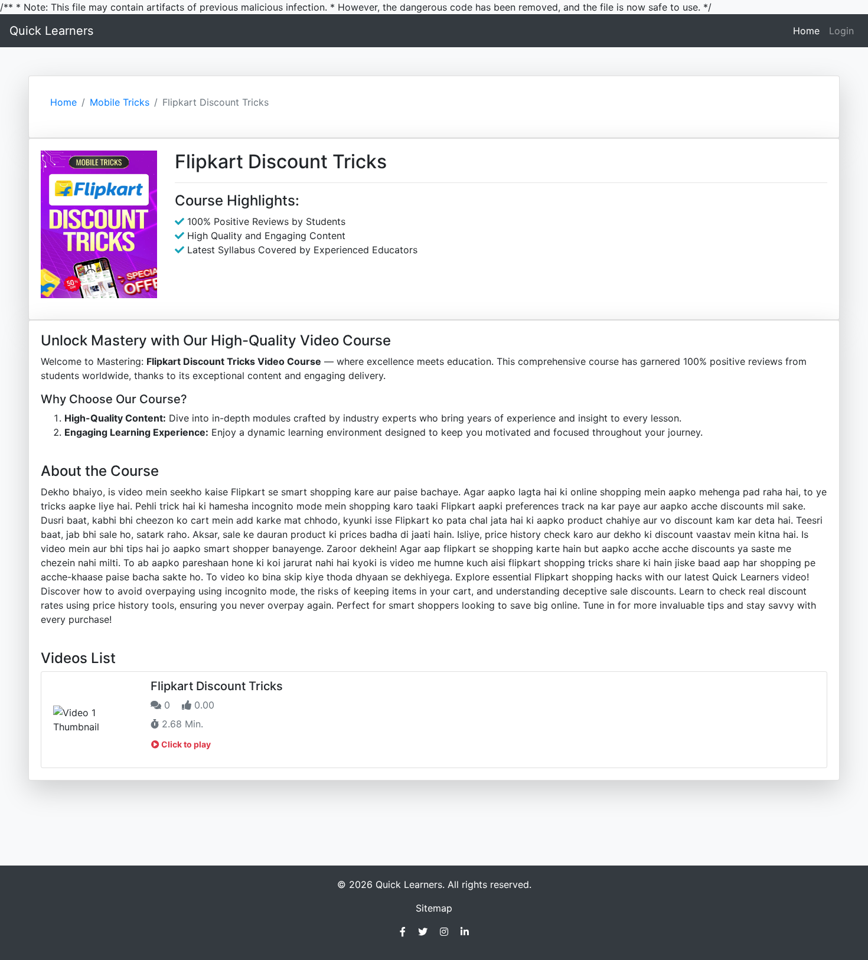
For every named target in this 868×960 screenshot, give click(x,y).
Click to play (185, 744)
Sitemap (434, 908)
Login (841, 31)
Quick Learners (51, 31)
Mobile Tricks (119, 102)
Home (808, 30)
